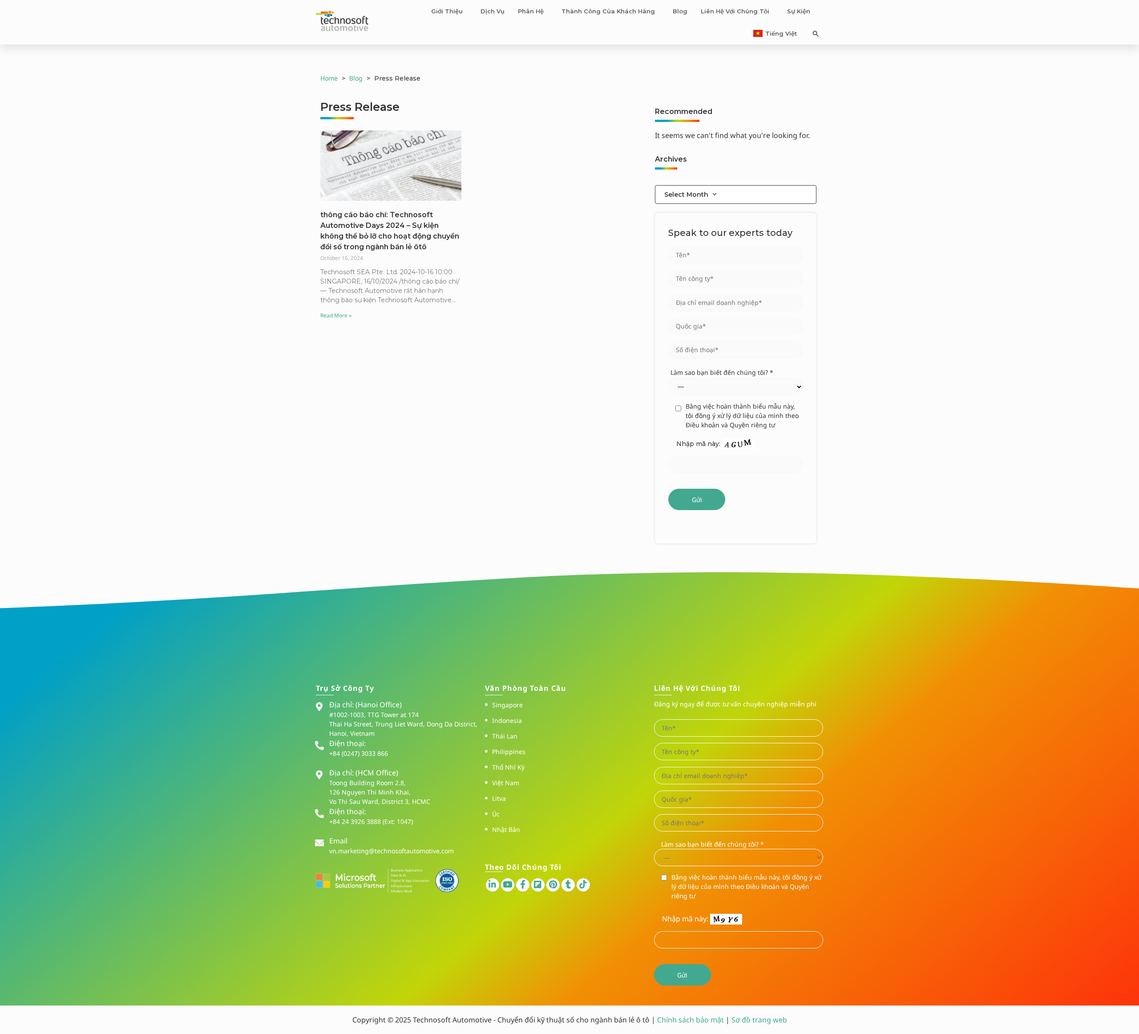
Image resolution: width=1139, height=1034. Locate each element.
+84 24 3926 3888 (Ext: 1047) (371, 821)
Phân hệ (531, 11)
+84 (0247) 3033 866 (358, 753)
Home (329, 78)
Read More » (335, 315)
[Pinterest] (553, 884)
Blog (680, 11)
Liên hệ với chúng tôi (735, 11)
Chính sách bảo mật (691, 1020)
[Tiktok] (583, 884)
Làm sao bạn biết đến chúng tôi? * (721, 372)
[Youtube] (507, 884)
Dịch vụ (493, 11)
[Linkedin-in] (492, 884)
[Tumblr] (568, 884)
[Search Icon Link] (815, 33)
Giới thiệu (447, 11)
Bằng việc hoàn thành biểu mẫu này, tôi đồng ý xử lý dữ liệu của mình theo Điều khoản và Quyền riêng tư (742, 415)
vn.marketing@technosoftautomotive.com (391, 851)
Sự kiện (798, 11)
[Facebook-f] (522, 884)
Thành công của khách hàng (608, 11)
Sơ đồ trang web (759, 1020)
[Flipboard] (537, 884)
